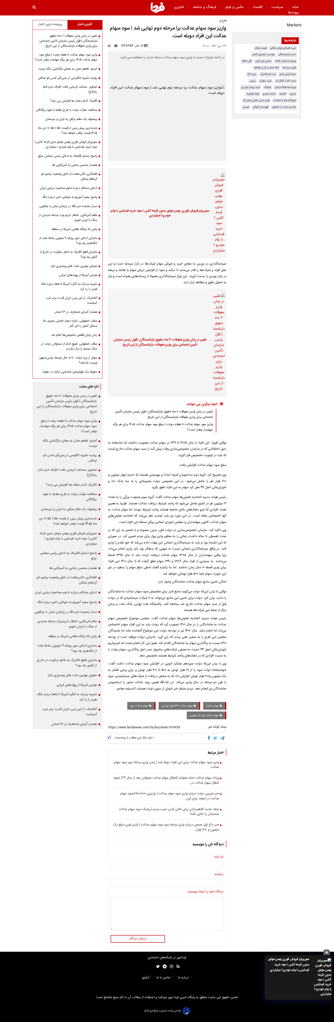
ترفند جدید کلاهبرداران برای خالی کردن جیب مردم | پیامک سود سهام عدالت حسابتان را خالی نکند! (169, 812)
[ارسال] (116, 45)
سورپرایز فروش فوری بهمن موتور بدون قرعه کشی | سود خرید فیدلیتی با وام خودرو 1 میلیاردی (288, 964)
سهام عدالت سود (139, 706)
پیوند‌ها (293, 13)
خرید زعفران (265, 81)
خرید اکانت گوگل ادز (285, 81)
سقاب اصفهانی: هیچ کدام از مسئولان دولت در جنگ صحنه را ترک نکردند (69, 346)
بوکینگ (267, 87)
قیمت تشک (261, 48)
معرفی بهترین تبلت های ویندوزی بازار (74, 266)
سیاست (278, 7)
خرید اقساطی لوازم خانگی (283, 48)
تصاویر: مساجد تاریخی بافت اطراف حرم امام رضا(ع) (70, 89)
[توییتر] (215, 738)
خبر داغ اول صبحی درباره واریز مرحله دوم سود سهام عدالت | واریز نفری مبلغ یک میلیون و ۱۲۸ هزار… (166, 827)
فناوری (179, 7)
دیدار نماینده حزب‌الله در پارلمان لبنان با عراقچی (68, 206)
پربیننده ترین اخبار (50, 24)
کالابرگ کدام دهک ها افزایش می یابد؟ (73, 100)
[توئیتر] (157, 967)
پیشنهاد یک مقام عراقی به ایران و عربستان (71, 119)
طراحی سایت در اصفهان (284, 107)
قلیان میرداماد (289, 68)
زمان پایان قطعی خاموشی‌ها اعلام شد (74, 335)
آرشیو (145, 977)
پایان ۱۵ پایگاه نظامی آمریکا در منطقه (74, 229)
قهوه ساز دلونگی (260, 107)
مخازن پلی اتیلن (263, 61)
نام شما (219, 857)
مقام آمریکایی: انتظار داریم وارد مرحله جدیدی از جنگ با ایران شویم (68, 218)
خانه (295, 7)
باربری (293, 94)
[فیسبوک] (210, 738)
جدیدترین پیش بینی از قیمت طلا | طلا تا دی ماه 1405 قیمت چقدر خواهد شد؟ (67, 131)
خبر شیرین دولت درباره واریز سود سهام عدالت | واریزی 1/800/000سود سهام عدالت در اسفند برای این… (169, 796)
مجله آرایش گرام (287, 74)
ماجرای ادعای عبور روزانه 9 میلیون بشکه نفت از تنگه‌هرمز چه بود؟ (68, 241)
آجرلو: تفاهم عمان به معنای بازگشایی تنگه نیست (67, 68)
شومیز (246, 107)
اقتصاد (258, 7)
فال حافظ (247, 61)
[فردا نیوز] (157, 7)
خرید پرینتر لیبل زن (250, 87)
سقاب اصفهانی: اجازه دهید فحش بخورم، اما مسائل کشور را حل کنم (70, 323)
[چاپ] (111, 45)
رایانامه (219, 874)
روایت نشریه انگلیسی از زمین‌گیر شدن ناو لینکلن (67, 78)
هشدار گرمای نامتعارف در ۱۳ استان (75, 312)
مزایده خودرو (269, 94)
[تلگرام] (222, 738)
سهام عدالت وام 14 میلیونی (204, 715)
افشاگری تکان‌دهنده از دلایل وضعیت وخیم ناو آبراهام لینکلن (69, 177)
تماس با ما (163, 977)
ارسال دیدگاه (137, 938)
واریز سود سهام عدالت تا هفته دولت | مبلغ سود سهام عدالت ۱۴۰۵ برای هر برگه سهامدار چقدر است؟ (66, 57)
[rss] (177, 967)
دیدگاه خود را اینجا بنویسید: (205, 891)
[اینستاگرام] (170, 967)
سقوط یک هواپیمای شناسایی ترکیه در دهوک (69, 371)
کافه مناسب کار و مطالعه (266, 68)
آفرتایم (282, 94)
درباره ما (184, 977)
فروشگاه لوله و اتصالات (284, 100)
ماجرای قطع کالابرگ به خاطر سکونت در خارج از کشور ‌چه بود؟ (68, 255)
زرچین (252, 81)
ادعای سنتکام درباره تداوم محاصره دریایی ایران (68, 188)
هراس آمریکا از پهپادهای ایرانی (78, 275)
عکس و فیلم (235, 7)
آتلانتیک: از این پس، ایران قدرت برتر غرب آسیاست (71, 300)
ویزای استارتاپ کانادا (285, 61)
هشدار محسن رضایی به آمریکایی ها (74, 165)
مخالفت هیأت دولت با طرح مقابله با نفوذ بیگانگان (66, 110)
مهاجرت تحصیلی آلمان (263, 54)
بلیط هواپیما (253, 94)
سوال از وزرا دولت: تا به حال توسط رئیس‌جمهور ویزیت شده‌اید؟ (68, 360)
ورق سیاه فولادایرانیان (285, 87)
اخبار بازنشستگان (287, 54)
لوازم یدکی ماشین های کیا (256, 100)
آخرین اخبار (84, 24)
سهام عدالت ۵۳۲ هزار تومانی (177, 706)
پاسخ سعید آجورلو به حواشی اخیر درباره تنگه (69, 197)
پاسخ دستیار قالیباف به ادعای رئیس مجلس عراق (67, 156)
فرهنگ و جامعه (205, 7)
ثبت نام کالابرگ (268, 74)
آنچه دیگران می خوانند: (201, 404)
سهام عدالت (213, 706)
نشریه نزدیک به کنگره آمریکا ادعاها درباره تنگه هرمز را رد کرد (69, 287)
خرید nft (252, 74)
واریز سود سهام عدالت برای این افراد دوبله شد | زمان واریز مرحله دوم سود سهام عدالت (166, 765)
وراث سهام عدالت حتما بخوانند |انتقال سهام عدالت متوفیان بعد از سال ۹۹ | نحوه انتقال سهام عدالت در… (166, 780)
